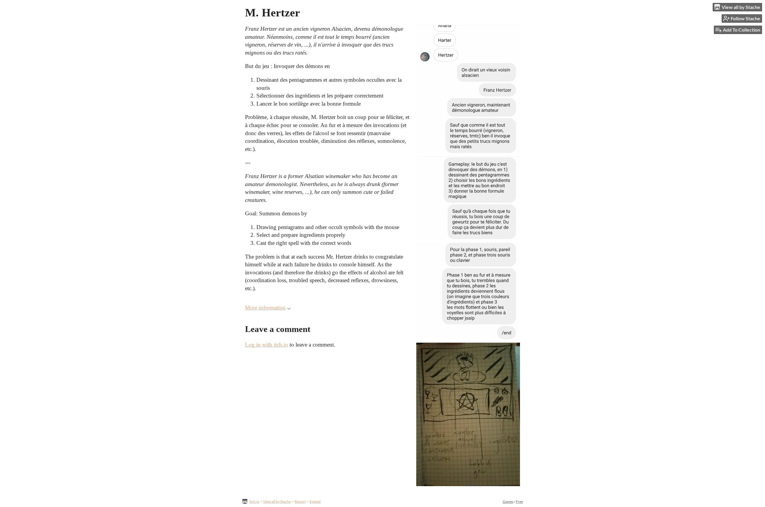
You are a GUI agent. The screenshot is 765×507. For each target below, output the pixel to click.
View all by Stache (277, 501)
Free (519, 501)
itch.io (254, 501)
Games (508, 501)
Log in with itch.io (266, 344)
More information (265, 307)
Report (300, 501)
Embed (315, 501)
